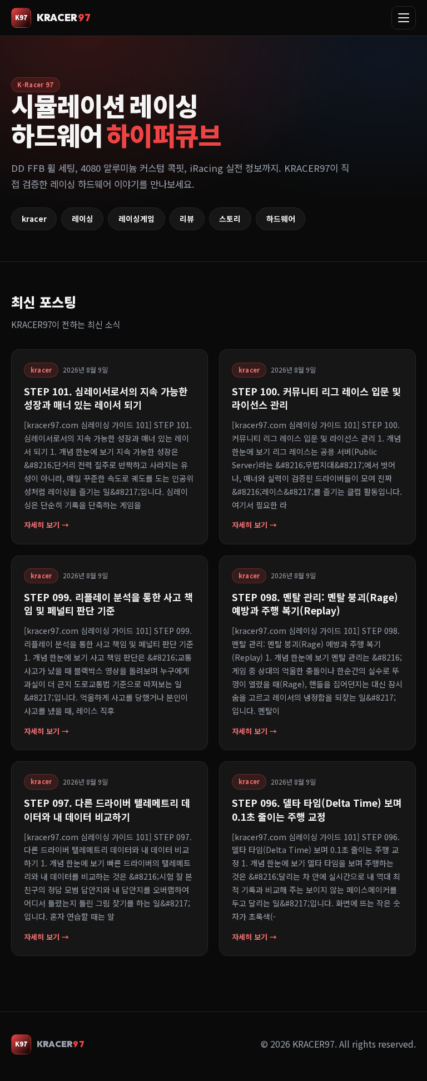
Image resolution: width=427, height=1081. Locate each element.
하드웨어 (280, 218)
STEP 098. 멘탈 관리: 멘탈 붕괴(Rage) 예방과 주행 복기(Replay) (315, 603)
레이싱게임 (136, 218)
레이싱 (82, 218)
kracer (34, 218)
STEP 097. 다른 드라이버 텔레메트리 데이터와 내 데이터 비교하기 (107, 809)
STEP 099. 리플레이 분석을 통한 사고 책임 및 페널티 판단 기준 (108, 603)
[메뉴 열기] (403, 17)
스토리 (230, 218)
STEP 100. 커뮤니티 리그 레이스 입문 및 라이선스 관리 (316, 397)
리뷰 (187, 218)
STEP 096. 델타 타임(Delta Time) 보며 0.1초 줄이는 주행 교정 (317, 809)
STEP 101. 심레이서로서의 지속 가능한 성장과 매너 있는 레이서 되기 (105, 397)
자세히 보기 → (46, 524)
